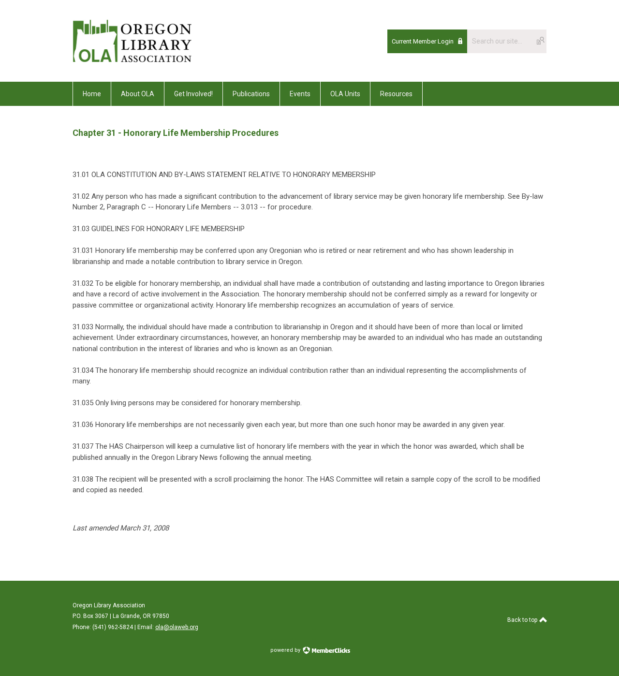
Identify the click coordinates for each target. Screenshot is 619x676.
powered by (286, 650)
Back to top (523, 620)
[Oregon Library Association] (132, 60)
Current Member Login (423, 41)
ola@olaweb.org (176, 627)
